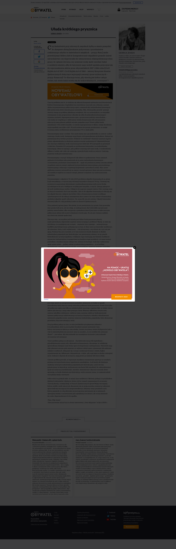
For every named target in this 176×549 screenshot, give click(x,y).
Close (134, 247)
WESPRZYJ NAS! (121, 297)
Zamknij (46, 299)
